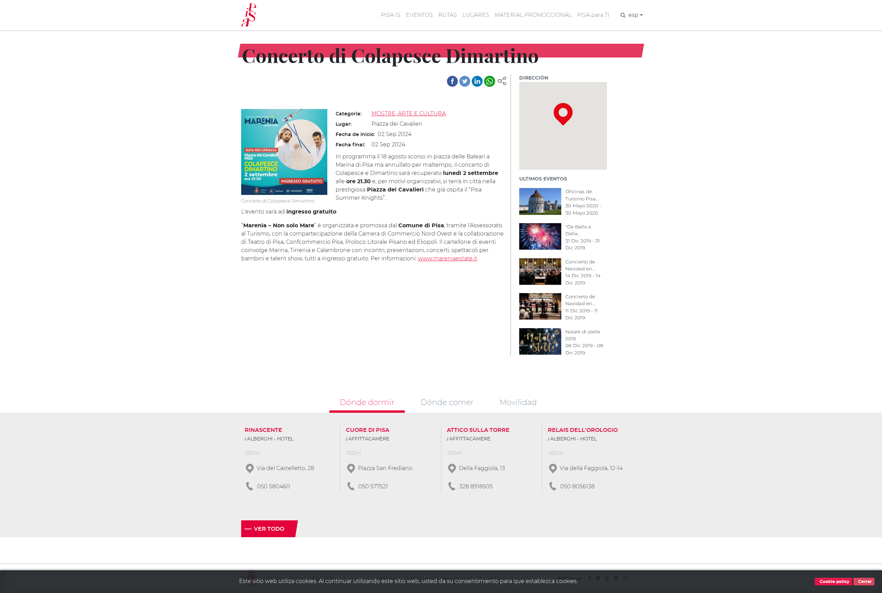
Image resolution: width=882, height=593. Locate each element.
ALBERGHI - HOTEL (270, 439)
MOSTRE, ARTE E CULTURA (408, 113)
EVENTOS (419, 15)
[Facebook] (452, 81)
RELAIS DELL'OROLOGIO (583, 430)
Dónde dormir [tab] (367, 402)
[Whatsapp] (489, 81)
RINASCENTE (263, 430)
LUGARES (475, 15)
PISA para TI (593, 15)
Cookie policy (834, 582)
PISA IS (390, 15)
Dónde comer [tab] (447, 402)
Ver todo (269, 529)
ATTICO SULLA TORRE (478, 430)
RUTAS (447, 15)
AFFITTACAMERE (368, 439)
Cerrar (864, 582)
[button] (502, 80)
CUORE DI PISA (367, 430)
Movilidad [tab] (518, 402)
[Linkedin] (477, 81)
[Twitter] (464, 81)
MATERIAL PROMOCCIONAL (533, 15)
